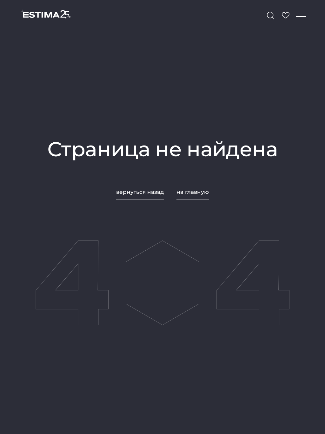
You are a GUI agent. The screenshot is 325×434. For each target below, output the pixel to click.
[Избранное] (286, 15)
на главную (192, 192)
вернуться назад (140, 192)
